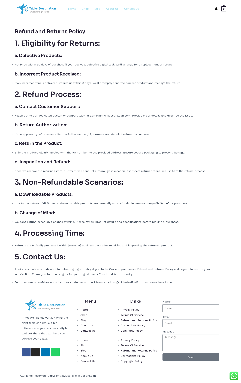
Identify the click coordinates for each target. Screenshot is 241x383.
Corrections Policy (133, 325)
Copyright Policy (132, 330)
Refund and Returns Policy (139, 320)
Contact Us (131, 8)
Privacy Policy (130, 309)
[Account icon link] (216, 8)
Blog (97, 8)
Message (168, 331)
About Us (112, 8)
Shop (85, 8)
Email (166, 316)
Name (166, 301)
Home (72, 8)
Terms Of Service (132, 315)
